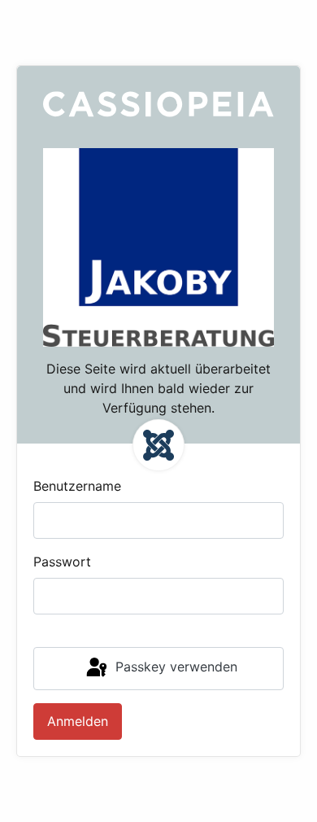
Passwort (62, 561)
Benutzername (77, 486)
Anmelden (77, 721)
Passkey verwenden (174, 667)
